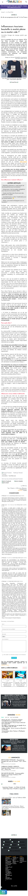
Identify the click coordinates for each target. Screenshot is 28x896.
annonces (14, 757)
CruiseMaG (8, 861)
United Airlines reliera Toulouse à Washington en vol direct (13, 732)
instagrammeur (23, 489)
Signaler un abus (5, 665)
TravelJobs (8, 871)
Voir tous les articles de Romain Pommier (12, 479)
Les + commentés (14, 717)
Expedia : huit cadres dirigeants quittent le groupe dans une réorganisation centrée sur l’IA (20, 684)
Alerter (22, 495)
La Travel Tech (9, 12)
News (2, 717)
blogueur (12, 488)
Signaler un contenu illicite (15, 859)
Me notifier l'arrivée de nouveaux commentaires (15, 654)
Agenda (22, 860)
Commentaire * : (5, 639)
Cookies (14, 863)
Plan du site (16, 861)
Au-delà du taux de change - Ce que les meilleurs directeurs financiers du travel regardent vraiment (14, 698)
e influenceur (18, 488)
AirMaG (8, 857)
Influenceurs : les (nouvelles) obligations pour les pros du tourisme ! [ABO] (13, 190)
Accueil (2, 12)
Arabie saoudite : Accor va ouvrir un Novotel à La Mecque (14, 729)
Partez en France (8, 870)
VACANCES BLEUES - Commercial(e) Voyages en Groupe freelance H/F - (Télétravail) (12, 775)
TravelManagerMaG (9, 873)
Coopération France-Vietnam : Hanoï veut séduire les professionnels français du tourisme (13, 808)
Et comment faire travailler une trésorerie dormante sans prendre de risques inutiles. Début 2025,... (19, 704)
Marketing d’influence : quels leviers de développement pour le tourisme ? (13, 186)
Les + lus (7, 717)
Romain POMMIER (15, 57)
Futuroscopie (9, 863)
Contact (22, 857)
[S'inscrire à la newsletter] (3, 892)
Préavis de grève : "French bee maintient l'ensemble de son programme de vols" (12, 720)
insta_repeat (23, 161)
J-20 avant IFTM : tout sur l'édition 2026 (14, 797)
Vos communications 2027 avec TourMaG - (14, 6)
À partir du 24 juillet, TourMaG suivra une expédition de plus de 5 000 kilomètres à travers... (19, 748)
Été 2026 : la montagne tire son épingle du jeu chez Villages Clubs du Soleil (14, 726)
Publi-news (14, 794)
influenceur (24, 488)
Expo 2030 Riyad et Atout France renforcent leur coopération (13, 723)
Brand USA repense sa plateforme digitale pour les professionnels (7, 684)
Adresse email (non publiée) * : (9, 629)
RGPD (14, 862)
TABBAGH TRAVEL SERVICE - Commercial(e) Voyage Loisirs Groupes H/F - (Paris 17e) (12, 768)
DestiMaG (8, 862)
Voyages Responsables (9, 879)
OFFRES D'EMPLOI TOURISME (8, 764)
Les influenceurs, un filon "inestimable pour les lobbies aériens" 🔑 (14, 197)
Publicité (22, 859)
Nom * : (3, 624)
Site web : (4, 634)
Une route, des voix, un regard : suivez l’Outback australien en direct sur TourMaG (14, 742)
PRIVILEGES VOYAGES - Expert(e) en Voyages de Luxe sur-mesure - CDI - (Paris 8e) (13, 761)
